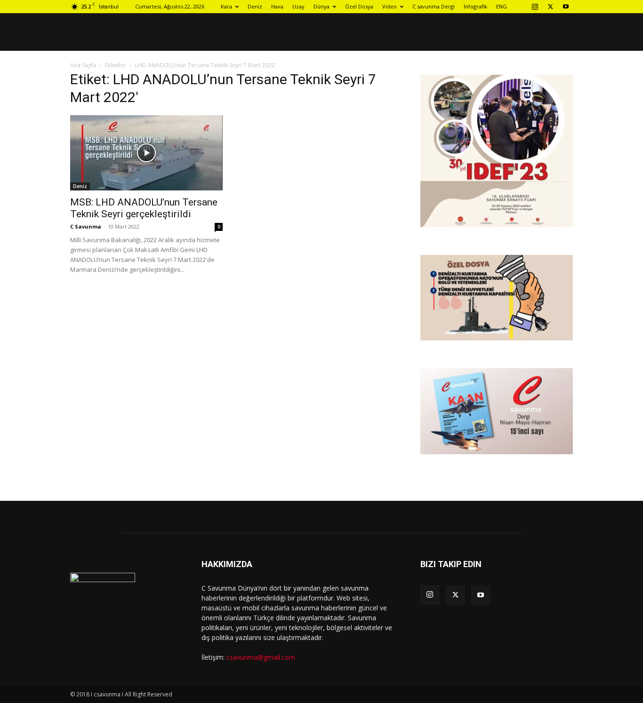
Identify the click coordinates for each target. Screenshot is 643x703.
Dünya (321, 6)
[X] (550, 6)
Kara (226, 6)
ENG (501, 6)
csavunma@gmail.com (260, 657)
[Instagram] (535, 6)
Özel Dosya (359, 6)
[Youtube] (566, 6)
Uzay (298, 6)
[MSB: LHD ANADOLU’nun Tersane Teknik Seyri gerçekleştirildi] (146, 152)
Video (389, 6)
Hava (277, 6)
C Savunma (85, 226)
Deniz (255, 6)
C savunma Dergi (433, 6)
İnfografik (475, 6)
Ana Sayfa (83, 65)
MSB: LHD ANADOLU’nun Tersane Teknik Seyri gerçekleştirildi (143, 208)
